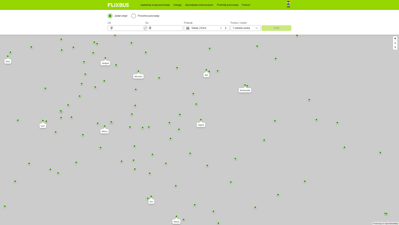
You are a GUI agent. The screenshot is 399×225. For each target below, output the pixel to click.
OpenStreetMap (391, 223)
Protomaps (377, 223)
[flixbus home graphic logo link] (118, 5)
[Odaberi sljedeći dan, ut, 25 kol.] (226, 28)
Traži (276, 28)
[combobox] (129, 28)
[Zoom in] (395, 38)
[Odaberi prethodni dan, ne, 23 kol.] (221, 28)
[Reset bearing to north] (395, 47)
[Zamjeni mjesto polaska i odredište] (145, 28)
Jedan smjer (120, 15)
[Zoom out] (395, 43)
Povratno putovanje (148, 15)
